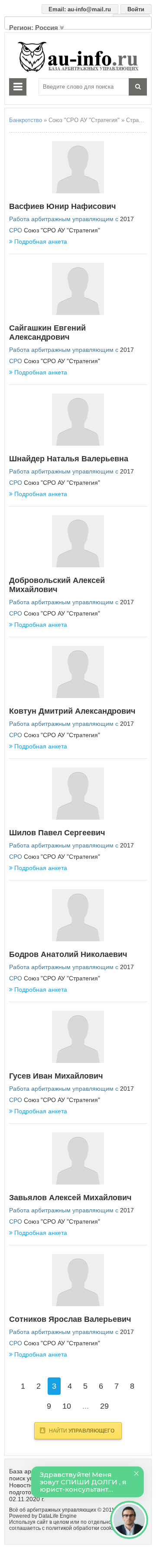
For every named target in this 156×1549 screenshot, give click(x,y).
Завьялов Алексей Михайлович (70, 1197)
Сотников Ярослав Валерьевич (70, 1319)
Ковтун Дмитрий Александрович (72, 711)
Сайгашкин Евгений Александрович (47, 332)
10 (66, 1406)
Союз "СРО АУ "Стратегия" (62, 230)
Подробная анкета (40, 241)
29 (104, 1406)
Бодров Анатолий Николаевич (68, 954)
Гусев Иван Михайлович (56, 1076)
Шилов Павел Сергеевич (57, 832)
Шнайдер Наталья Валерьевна (68, 458)
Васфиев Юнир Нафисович (62, 206)
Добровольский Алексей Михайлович (57, 585)
